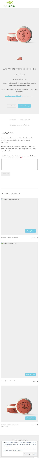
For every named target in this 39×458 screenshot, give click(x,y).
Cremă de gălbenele (8, 381)
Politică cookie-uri (17, 450)
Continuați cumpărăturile (13, 96)
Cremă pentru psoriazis (9, 238)
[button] (30, 231)
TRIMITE (6, 174)
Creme (30, 96)
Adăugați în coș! (24, 106)
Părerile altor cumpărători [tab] (19, 125)
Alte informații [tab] (25, 120)
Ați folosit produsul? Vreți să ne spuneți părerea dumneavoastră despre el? (19, 157)
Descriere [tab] (12, 120)
